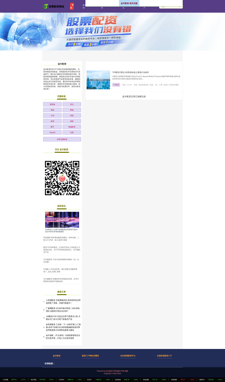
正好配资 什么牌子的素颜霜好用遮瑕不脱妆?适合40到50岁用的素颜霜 (61, 230)
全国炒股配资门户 (164, 355)
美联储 (52, 104)
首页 (72, 6)
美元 (72, 104)
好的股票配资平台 (127, 355)
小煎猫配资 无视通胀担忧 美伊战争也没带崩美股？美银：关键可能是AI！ (63, 301)
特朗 (72, 115)
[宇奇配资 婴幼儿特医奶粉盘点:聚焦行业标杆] (98, 80)
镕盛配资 (71, 126)
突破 (52, 110)
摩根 (72, 110)
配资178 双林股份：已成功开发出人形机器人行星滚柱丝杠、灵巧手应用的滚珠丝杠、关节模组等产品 (61, 249)
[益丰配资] (53, 6)
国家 (72, 121)
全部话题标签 (62, 139)
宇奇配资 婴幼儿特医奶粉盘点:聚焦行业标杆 (130, 72)
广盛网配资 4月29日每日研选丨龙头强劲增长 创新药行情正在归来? (63, 309)
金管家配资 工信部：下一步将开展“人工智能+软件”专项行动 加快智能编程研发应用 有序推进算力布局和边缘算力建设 (63, 327)
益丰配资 (85, 6)
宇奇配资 (116, 85)
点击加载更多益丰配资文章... (134, 96)
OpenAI (52, 132)
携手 (52, 126)
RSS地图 (116, 371)
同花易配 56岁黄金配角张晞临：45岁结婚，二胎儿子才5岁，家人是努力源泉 (61, 238)
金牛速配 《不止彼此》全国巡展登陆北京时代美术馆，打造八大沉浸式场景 (63, 336)
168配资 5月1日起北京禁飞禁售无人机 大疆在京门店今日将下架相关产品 (63, 317)
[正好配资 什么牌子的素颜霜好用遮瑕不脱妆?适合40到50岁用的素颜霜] (62, 219)
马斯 (72, 132)
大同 (52, 115)
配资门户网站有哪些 (90, 355)
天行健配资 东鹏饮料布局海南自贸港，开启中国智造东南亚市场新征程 (61, 280)
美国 (52, 121)
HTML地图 (124, 371)
